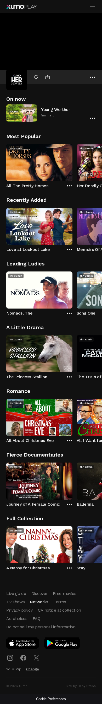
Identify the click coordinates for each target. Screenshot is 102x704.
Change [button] (32, 669)
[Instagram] (10, 658)
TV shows (15, 601)
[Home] (21, 7)
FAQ (37, 618)
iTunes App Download (23, 644)
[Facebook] (23, 658)
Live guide (16, 593)
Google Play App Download (62, 644)
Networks (39, 601)
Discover (39, 593)
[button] (51, 112)
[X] (36, 658)
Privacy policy (19, 610)
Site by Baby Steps (81, 686)
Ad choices (16, 618)
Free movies (64, 593)
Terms (60, 601)
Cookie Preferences (51, 699)
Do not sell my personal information (41, 626)
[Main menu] (92, 6)
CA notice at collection (59, 610)
